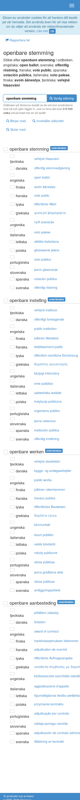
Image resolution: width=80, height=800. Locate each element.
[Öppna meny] (72, 5)
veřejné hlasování (46, 158)
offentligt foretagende (49, 319)
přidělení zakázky (46, 612)
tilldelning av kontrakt (49, 741)
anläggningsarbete (47, 590)
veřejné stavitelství (47, 461)
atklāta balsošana (46, 241)
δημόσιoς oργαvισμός (51, 364)
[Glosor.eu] (11, 5)
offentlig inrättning (46, 439)
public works (43, 480)
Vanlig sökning (63, 98)
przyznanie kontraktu (49, 704)
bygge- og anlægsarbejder (52, 470)
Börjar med (17, 121)
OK (52, 31)
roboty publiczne (45, 552)
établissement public (48, 346)
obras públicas (44, 562)
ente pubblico (43, 383)
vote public (41, 195)
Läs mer (42, 31)
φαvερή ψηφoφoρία (50, 212)
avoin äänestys (44, 187)
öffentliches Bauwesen (50, 506)
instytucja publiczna (48, 401)
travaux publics (44, 498)
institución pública (46, 430)
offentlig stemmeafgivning (52, 168)
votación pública (45, 279)
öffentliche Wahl (45, 204)
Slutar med (17, 129)
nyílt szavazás (44, 222)
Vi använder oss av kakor (18, 796)
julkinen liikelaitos (46, 338)
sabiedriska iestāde (47, 392)
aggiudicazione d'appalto (51, 686)
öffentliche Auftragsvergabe (53, 658)
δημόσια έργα (45, 515)
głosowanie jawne (46, 250)
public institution (45, 328)
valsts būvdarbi (44, 544)
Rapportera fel (19, 40)
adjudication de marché (50, 649)
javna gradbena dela (48, 572)
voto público (42, 259)
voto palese (42, 232)
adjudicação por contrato (51, 713)
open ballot (42, 177)
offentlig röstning (45, 287)
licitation (40, 622)
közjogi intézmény (46, 373)
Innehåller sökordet (50, 121)
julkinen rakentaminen (49, 489)
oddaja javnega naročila (51, 723)
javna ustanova (45, 421)
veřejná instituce (45, 310)
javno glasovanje (46, 269)
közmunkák (42, 524)
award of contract (46, 631)
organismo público (47, 410)
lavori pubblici (43, 535)
